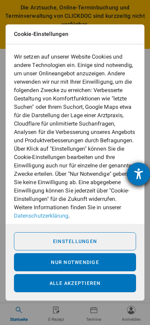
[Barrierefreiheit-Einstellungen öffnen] (138, 174)
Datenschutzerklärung (41, 215)
